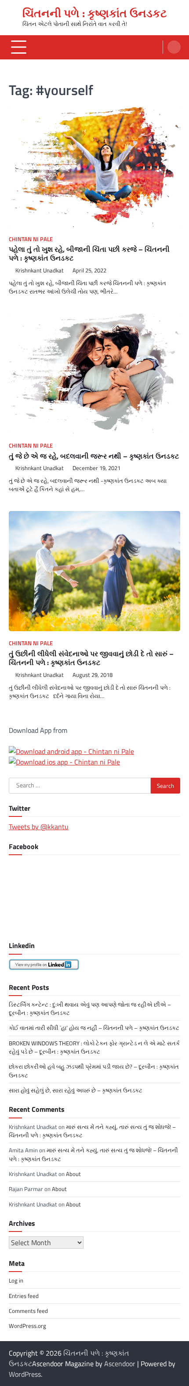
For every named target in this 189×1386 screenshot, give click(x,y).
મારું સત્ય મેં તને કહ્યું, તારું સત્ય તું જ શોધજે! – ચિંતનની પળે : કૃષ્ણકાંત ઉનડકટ (92, 1131)
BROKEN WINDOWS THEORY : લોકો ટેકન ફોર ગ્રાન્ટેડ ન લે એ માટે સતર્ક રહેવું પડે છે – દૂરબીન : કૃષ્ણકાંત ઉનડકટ (94, 1047)
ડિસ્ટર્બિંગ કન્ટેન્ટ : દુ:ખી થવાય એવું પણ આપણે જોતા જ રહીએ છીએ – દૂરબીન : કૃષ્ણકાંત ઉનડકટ (90, 1008)
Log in (16, 1280)
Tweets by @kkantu (39, 826)
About (73, 1173)
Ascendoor (119, 1363)
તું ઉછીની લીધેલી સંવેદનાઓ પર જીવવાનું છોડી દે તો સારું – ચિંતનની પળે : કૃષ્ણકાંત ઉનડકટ (91, 658)
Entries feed (24, 1295)
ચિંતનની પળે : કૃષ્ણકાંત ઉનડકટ (94, 13)
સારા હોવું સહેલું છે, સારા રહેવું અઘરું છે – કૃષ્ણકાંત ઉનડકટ (75, 1090)
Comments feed (28, 1310)
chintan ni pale (31, 239)
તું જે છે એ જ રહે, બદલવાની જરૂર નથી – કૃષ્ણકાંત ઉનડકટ (94, 456)
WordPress (25, 1374)
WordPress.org (27, 1325)
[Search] (174, 47)
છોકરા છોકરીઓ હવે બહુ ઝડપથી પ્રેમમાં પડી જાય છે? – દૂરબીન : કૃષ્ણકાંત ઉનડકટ (94, 1070)
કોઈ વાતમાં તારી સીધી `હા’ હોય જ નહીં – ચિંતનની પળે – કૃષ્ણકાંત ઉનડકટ (94, 1027)
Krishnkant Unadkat (39, 270)
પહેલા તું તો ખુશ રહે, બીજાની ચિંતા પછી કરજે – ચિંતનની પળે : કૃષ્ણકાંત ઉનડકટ (89, 254)
